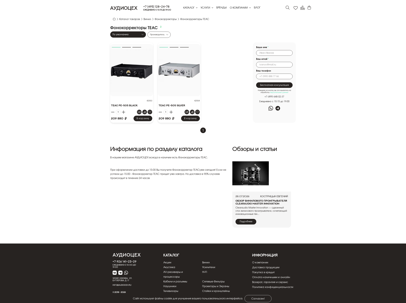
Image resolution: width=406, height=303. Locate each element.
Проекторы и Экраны (215, 286)
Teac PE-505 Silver (172, 105)
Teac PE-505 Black (124, 105)
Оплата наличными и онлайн (271, 277)
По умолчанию (120, 34)
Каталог (189, 8)
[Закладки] (295, 8)
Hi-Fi (204, 272)
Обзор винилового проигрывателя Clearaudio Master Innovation (261, 202)
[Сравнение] (302, 7)
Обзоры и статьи (254, 149)
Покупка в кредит (263, 272)
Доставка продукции (266, 267)
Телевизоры (170, 291)
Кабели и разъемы (175, 281)
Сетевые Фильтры (213, 281)
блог (257, 7)
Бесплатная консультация (274, 85)
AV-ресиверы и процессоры (173, 274)
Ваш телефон (263, 71)
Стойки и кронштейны (216, 291)
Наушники (169, 286)
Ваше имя (262, 47)
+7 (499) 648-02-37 (274, 97)
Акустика (169, 267)
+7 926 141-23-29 (124, 261)
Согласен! (258, 298)
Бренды (221, 7)
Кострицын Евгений (274, 196)
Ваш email (262, 59)
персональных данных (279, 92)
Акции (167, 262)
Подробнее (246, 222)
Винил (206, 262)
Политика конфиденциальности (272, 287)
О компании (239, 8)
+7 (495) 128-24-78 (156, 6)
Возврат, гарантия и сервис (270, 282)
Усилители (208, 267)
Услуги (206, 8)
